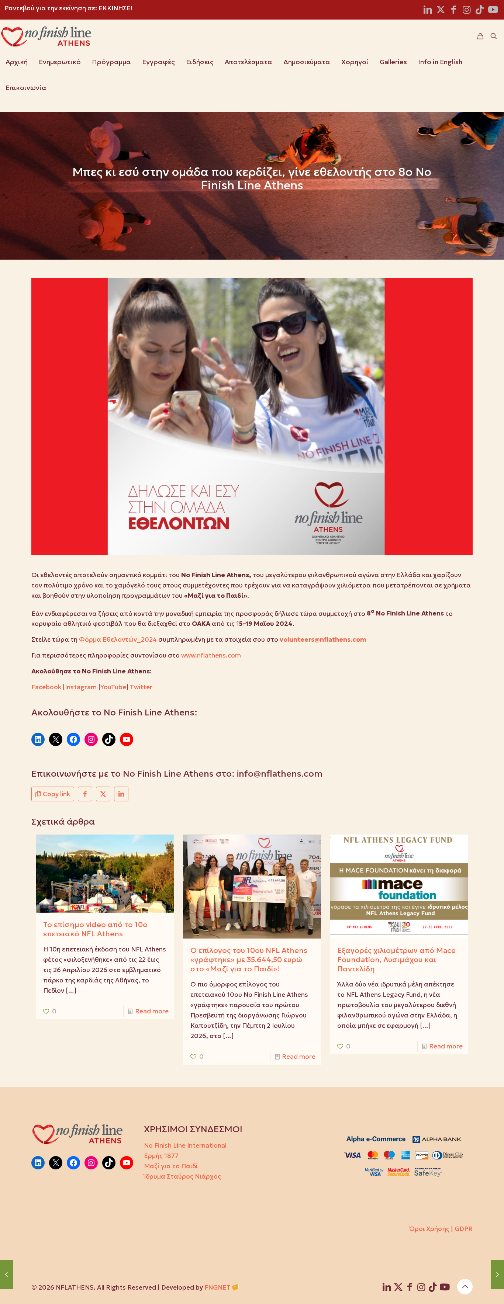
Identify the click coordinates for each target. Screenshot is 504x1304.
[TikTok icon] (479, 10)
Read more (152, 1011)
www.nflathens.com (211, 655)
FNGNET (217, 1287)
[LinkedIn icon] (427, 10)
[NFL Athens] (46, 36)
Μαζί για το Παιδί (171, 1166)
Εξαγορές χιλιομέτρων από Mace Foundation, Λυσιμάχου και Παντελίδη (396, 960)
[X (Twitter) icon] (440, 10)
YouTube (113, 687)
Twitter (141, 687)
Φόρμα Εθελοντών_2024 (118, 639)
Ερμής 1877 (161, 1156)
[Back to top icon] (465, 1286)
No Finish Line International (185, 1145)
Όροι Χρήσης (429, 1229)
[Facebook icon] (453, 10)
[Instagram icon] (466, 10)
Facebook (46, 687)
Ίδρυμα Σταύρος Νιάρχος (182, 1176)
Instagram (81, 687)
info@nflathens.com (279, 773)
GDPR (464, 1229)
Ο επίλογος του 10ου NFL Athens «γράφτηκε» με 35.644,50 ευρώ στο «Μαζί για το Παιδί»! (248, 960)
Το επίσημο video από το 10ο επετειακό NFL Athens (95, 929)
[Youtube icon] (493, 10)
